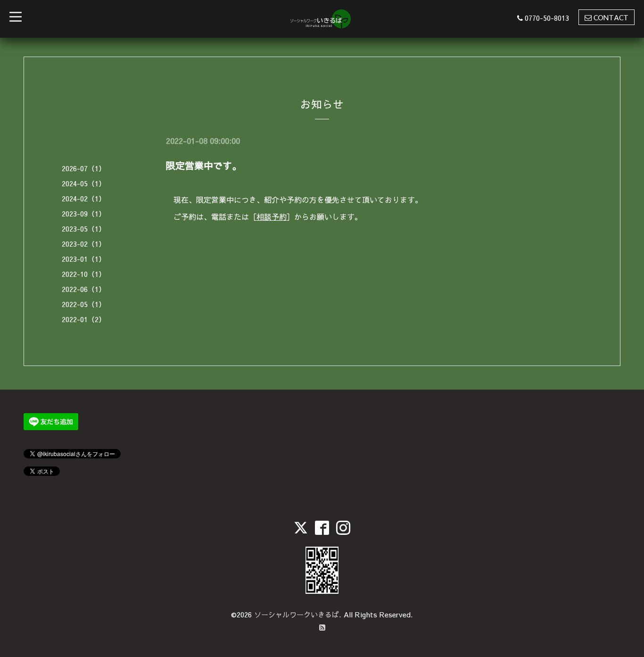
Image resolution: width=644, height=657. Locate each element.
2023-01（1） (84, 259)
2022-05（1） (84, 304)
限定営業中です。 (203, 165)
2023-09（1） (84, 213)
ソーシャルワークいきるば (296, 614)
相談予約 (271, 216)
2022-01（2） (84, 319)
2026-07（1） (84, 168)
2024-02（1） (84, 198)
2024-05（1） (84, 183)
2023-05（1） (84, 228)
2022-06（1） (84, 289)
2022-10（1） (84, 274)
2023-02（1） (84, 244)
